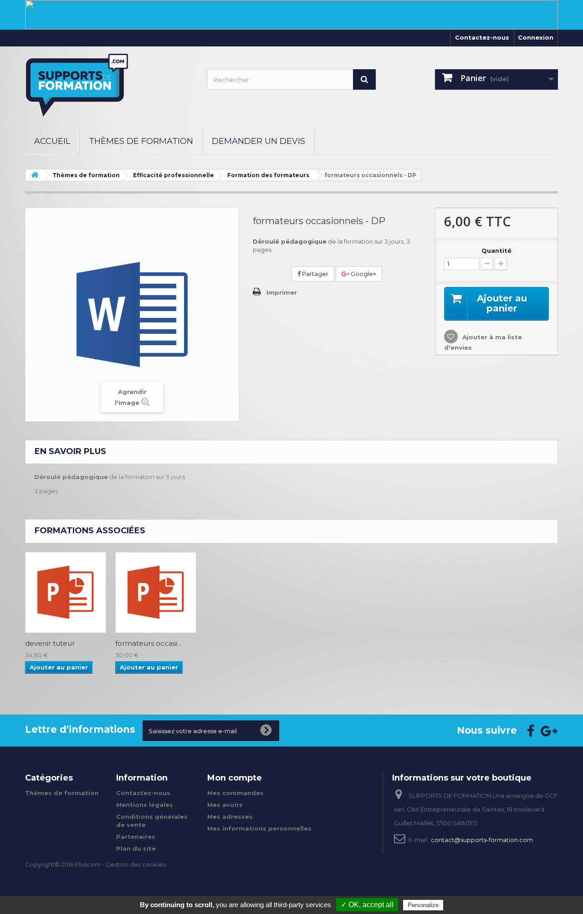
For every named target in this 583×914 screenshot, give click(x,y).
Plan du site (136, 848)
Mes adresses (230, 816)
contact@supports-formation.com (482, 839)
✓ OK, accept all (367, 905)
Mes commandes (235, 793)
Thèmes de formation (141, 141)
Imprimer (281, 292)
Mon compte (234, 778)
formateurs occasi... (148, 643)
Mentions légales (144, 804)
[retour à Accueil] (34, 175)
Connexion (535, 37)
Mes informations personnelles (259, 828)
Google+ (362, 273)
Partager (314, 273)
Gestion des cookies (136, 864)
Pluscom (88, 864)
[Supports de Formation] (109, 85)
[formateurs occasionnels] (155, 592)
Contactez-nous (482, 37)
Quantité (496, 250)
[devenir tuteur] (65, 592)
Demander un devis (258, 141)
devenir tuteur (50, 643)
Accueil (52, 141)
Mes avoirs (225, 804)
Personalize (423, 905)
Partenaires (135, 836)
